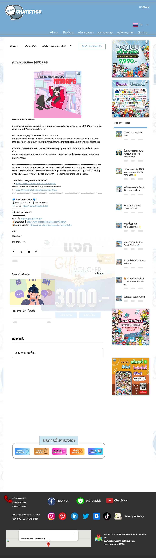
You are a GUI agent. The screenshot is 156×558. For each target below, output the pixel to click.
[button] (66, 315)
